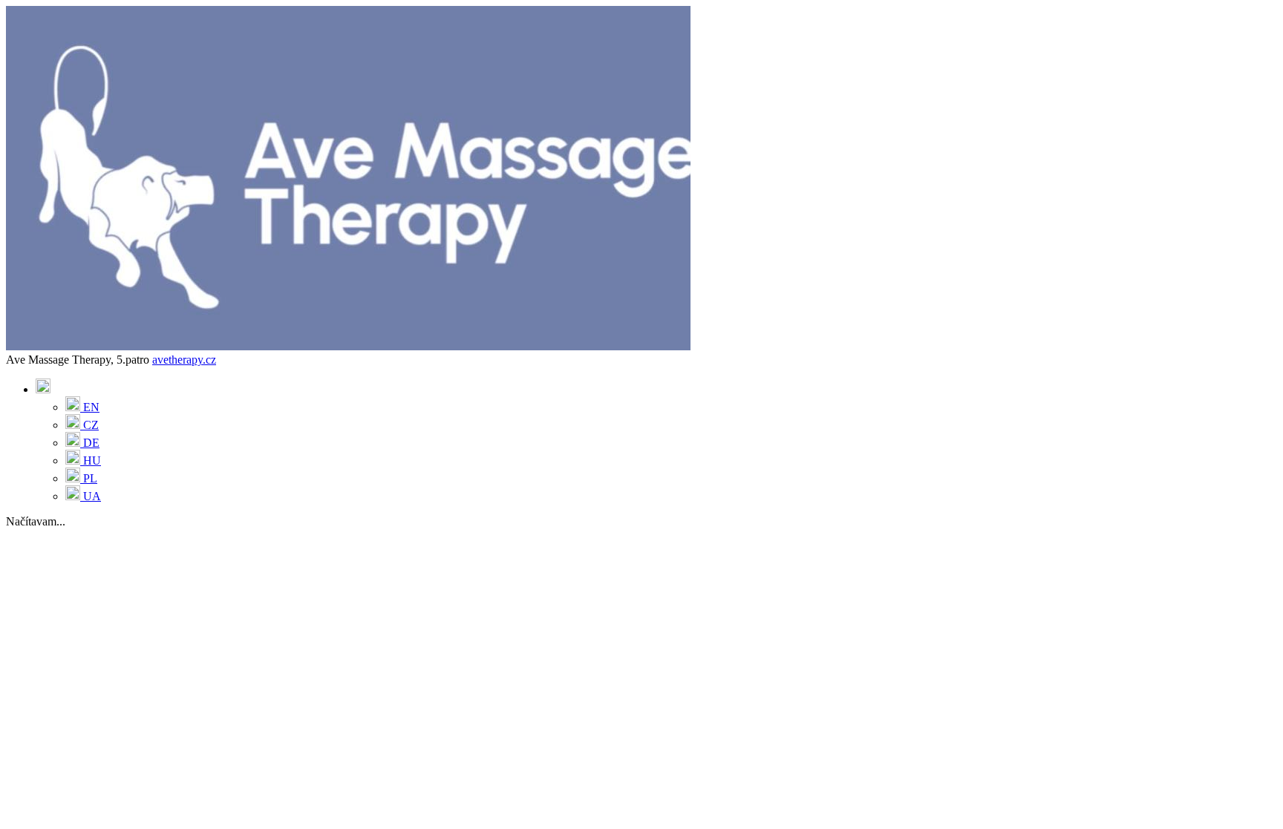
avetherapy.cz (184, 359)
